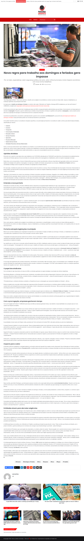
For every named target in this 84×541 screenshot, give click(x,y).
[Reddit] (31, 467)
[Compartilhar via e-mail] (37, 467)
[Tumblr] (25, 467)
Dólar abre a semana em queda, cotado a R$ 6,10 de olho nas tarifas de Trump (32, 523)
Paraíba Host (34, 538)
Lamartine (37, 84)
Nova (52, 461)
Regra (58, 461)
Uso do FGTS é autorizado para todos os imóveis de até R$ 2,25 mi (51, 522)
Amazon (18, 461)
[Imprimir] (40, 467)
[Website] (13, 476)
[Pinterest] (28, 467)
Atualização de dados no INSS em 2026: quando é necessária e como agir (12, 523)
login (13, 532)
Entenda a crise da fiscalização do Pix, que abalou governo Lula (71, 522)
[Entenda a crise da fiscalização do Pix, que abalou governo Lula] (71, 515)
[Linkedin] (21, 467)
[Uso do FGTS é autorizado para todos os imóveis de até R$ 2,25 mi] (52, 515)
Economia (42, 69)
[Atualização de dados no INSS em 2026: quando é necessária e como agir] (12, 515)
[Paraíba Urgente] (42, 10)
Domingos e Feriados (29, 461)
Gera (39, 461)
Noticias (35, 19)
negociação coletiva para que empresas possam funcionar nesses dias (33, 105)
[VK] (34, 467)
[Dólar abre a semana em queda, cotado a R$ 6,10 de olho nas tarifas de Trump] (32, 515)
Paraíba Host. (54, 538)
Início (30, 19)
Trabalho (66, 461)
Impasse (46, 461)
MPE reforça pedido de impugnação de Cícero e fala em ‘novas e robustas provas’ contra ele (46, 1)
